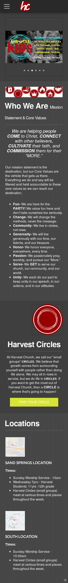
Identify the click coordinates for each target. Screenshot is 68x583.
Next (58, 46)
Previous (9, 46)
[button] (34, 402)
